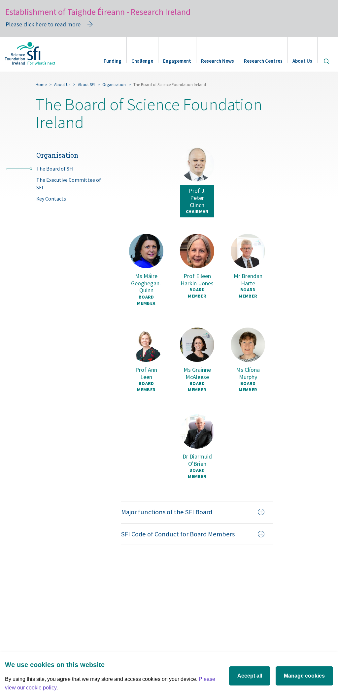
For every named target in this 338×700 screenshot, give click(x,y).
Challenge (142, 61)
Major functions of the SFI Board (166, 512)
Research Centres (263, 61)
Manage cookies (304, 676)
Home (41, 84)
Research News (217, 61)
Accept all (249, 676)
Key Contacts (51, 199)
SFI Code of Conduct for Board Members (178, 534)
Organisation (114, 84)
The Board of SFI (55, 169)
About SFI (86, 84)
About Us (302, 61)
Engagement (177, 61)
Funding (112, 61)
